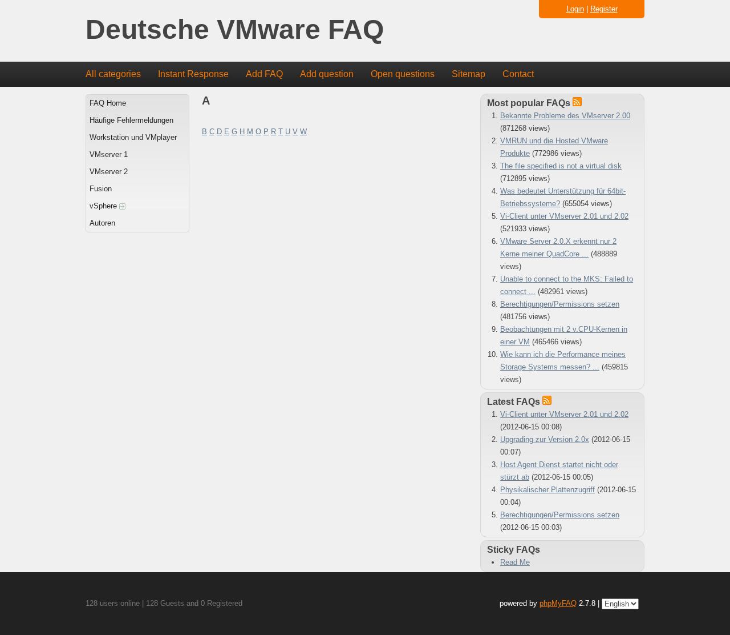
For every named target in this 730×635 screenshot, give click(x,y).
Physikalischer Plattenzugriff (547, 489)
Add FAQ (264, 74)
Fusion (101, 188)
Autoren (102, 223)
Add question (327, 74)
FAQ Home (108, 103)
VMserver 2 (109, 171)
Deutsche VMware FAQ (235, 30)
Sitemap (468, 74)
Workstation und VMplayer (133, 137)
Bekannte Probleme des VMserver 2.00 (565, 115)
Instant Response (193, 74)
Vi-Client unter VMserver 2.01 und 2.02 (564, 216)
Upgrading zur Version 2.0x (544, 439)
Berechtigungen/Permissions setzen (559, 304)
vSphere (104, 206)
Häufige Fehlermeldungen (131, 120)
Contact (518, 74)
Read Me (515, 562)
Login (575, 9)
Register (604, 9)
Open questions (403, 74)
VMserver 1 (109, 154)
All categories (113, 74)
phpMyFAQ (558, 603)
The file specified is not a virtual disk (561, 166)
